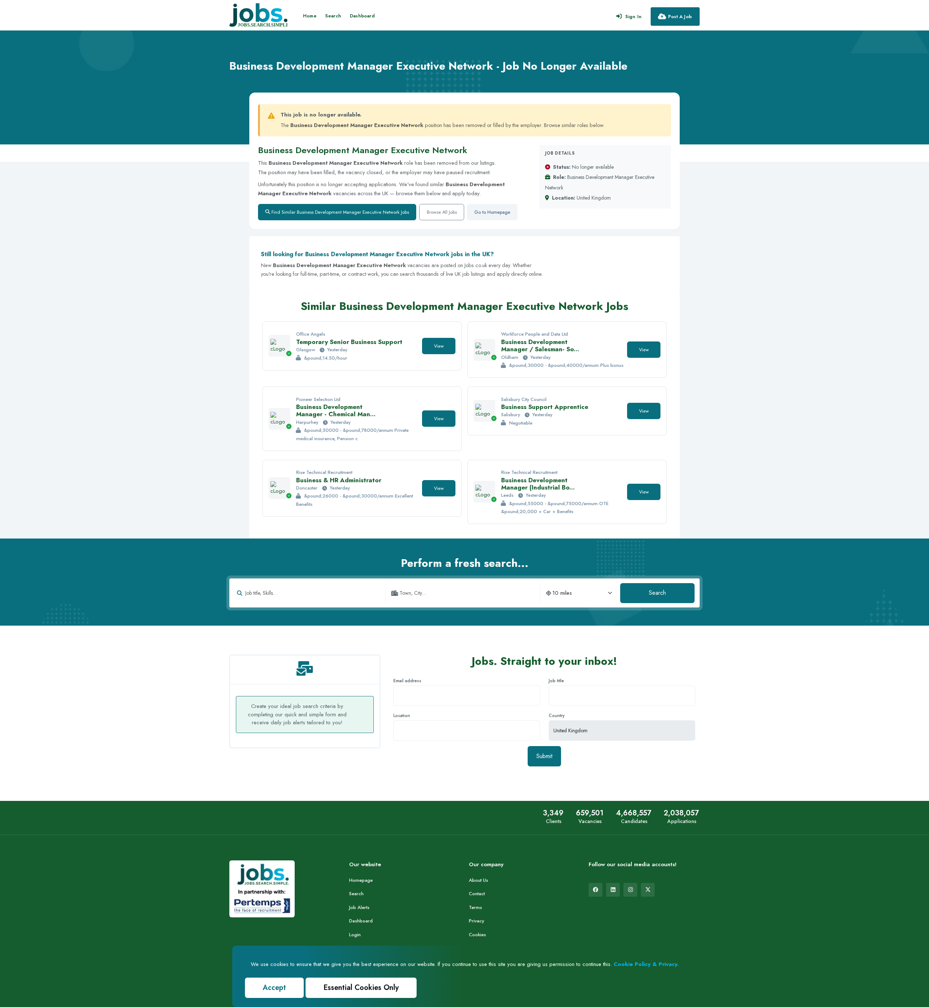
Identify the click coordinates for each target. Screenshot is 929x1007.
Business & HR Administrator (338, 480)
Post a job (680, 16)
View (439, 346)
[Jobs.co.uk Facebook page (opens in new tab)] (595, 890)
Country (557, 715)
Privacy (476, 920)
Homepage (361, 880)
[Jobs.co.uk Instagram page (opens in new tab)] (630, 890)
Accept (274, 987)
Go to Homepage (492, 212)
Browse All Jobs (442, 212)
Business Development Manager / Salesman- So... (540, 345)
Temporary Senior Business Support (349, 341)
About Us (478, 880)
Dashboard (362, 15)
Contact (477, 893)
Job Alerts (359, 907)
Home (309, 15)
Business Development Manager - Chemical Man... (336, 410)
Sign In (633, 16)
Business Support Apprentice (544, 406)
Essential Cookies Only (361, 987)
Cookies (477, 934)
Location (401, 715)
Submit (544, 756)
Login (355, 934)
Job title (556, 681)
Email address (407, 681)
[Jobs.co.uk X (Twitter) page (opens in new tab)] (648, 890)
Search (333, 15)
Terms (475, 907)
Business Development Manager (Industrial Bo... (538, 484)
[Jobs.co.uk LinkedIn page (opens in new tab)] (613, 890)
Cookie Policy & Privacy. (646, 964)
